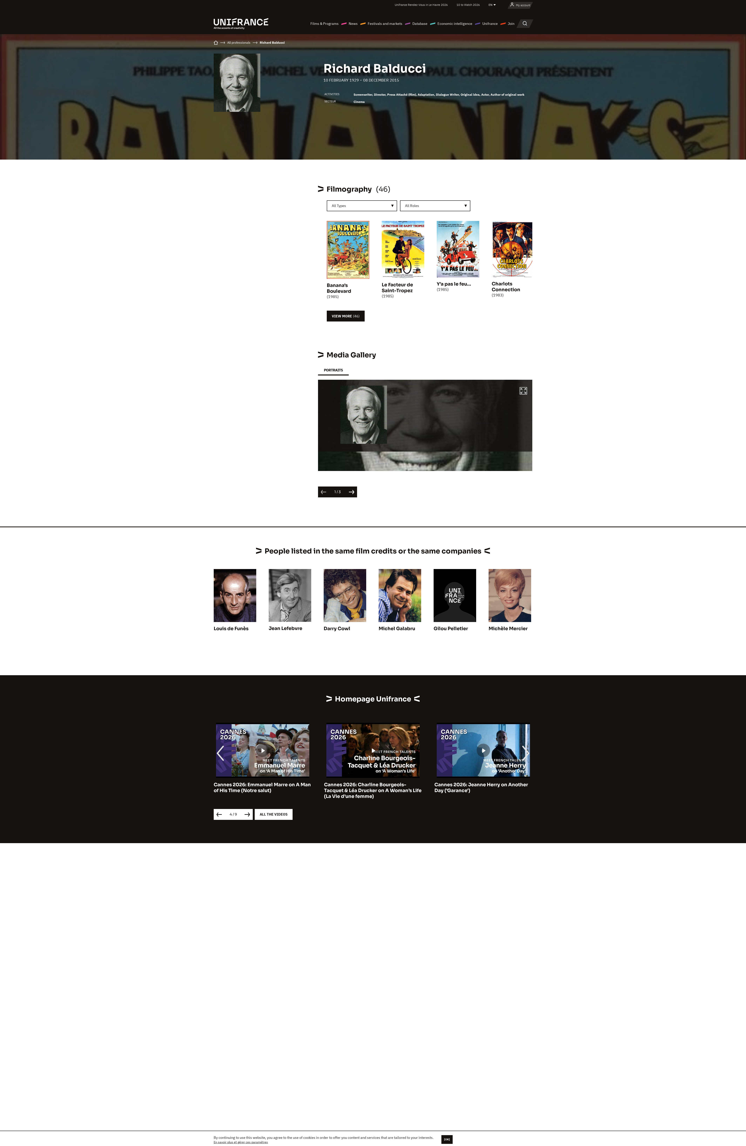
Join (511, 23)
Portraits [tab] (333, 370)
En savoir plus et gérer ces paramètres (241, 1142)
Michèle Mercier (508, 629)
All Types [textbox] (339, 205)
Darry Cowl (337, 629)
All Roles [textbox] (412, 205)
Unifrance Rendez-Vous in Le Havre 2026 (421, 5)
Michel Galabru (397, 629)
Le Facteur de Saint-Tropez (397, 288)
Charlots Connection (506, 287)
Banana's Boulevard (339, 288)
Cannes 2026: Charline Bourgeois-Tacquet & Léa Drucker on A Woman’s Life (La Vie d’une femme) (262, 790)
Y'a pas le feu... (454, 284)
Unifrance (490, 23)
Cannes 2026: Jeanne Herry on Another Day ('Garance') (371, 787)
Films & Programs (324, 23)
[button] (523, 391)
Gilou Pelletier (451, 629)
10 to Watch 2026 (468, 5)
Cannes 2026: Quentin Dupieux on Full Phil (480, 787)
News (353, 23)
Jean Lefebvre (285, 628)
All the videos (274, 814)
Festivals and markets (385, 23)
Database (419, 23)
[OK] (447, 1139)
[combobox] (362, 205)
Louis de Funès (231, 629)
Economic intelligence (454, 23)
